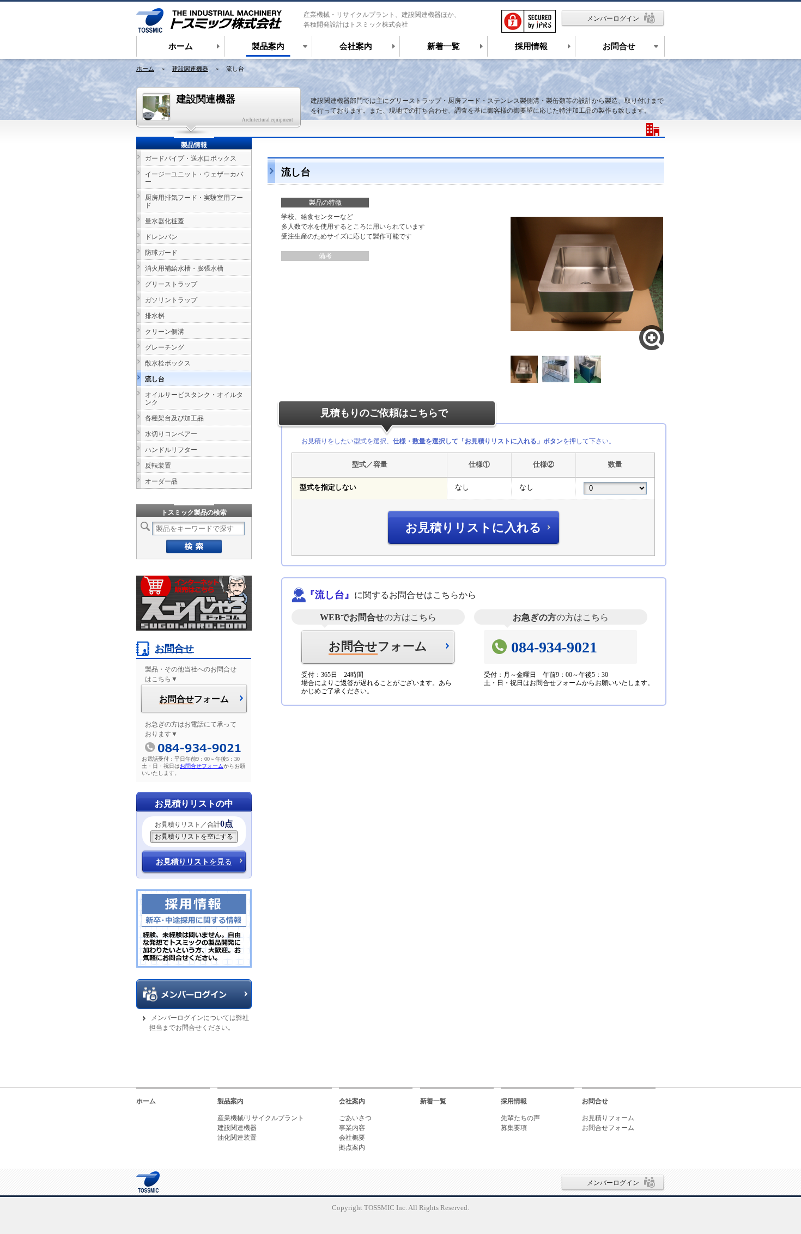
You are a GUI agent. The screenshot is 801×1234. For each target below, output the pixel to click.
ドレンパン (161, 237)
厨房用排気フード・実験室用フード (194, 201)
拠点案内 (352, 1147)
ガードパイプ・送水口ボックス (190, 158)
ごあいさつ (355, 1118)
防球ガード (161, 252)
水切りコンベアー (171, 434)
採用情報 (514, 1101)
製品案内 (230, 1101)
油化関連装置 (237, 1137)
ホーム (145, 68)
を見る (194, 862)
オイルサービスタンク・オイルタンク (194, 398)
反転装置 (158, 465)
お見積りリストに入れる (473, 527)
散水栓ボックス (168, 363)
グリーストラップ (171, 284)
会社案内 (352, 1101)
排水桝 (155, 316)
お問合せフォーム (201, 766)
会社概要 (352, 1137)
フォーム (378, 646)
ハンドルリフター (171, 450)
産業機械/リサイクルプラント (260, 1118)
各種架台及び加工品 (174, 418)
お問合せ (174, 648)
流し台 (155, 379)
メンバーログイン (613, 18)
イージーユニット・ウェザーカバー (194, 178)
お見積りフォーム (608, 1118)
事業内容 (352, 1128)
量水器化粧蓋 (164, 221)
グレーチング (164, 347)
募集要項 (514, 1128)
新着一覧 (433, 1101)
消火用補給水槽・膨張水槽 (184, 268)
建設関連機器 (190, 68)
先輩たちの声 (520, 1118)
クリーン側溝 (164, 331)
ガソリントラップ (171, 300)
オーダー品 (161, 481)
